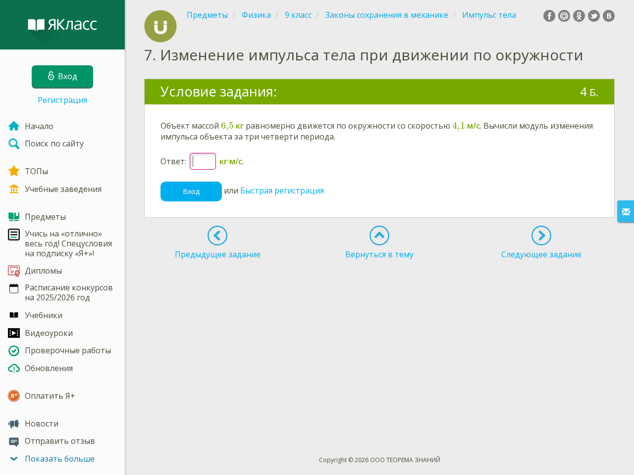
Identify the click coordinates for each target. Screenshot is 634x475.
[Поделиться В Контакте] (609, 16)
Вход (191, 191)
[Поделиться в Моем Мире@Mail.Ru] (564, 16)
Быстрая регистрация (282, 190)
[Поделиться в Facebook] (549, 16)
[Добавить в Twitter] (594, 16)
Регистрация (62, 100)
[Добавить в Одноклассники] (579, 16)
